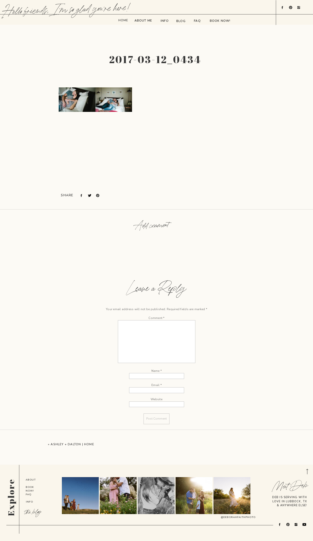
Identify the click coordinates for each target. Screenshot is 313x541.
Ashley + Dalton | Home (72, 444)
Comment (156, 318)
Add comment (152, 226)
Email (156, 385)
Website (156, 399)
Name (156, 371)
